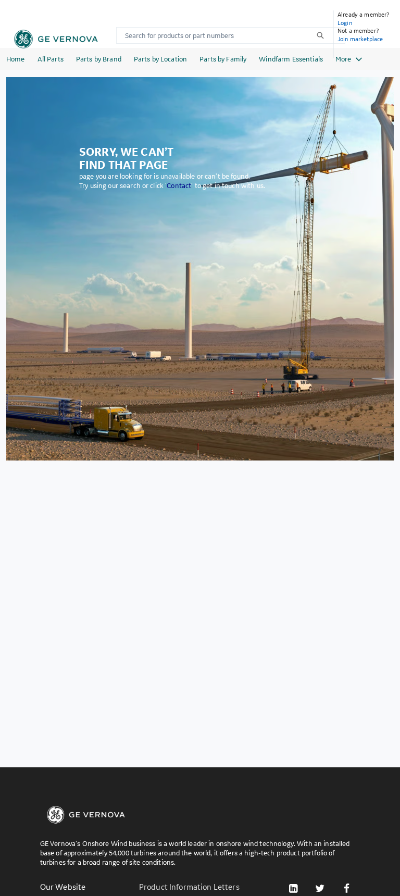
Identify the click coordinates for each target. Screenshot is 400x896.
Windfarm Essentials (291, 59)
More (343, 59)
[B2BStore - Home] (56, 39)
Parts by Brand (98, 59)
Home (15, 59)
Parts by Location (160, 59)
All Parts (51, 59)
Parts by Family (222, 59)
